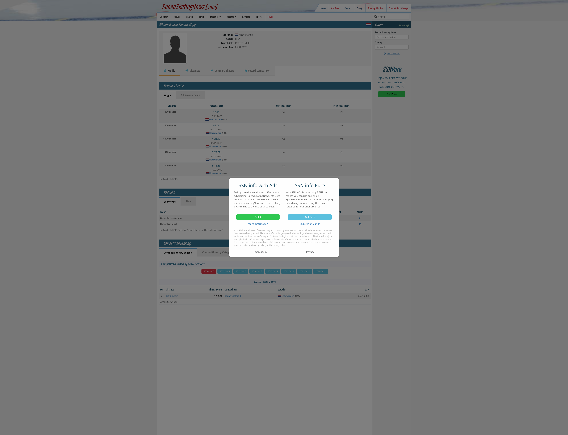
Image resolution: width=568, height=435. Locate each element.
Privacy (310, 252)
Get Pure (310, 217)
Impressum (260, 252)
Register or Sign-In (310, 223)
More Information (258, 223)
